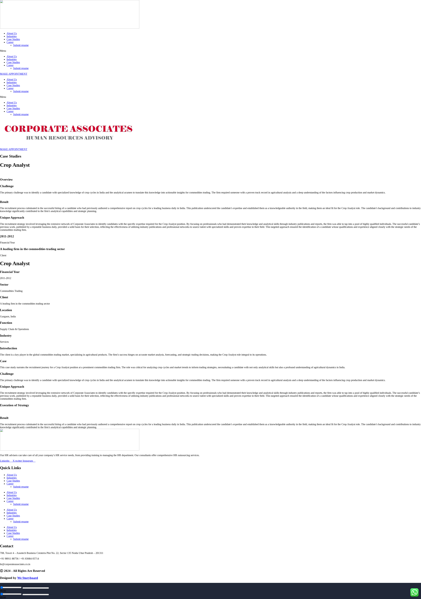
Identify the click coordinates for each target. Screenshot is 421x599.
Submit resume (21, 45)
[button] (210, 50)
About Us (12, 33)
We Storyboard (27, 578)
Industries (12, 36)
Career (10, 42)
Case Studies (13, 39)
